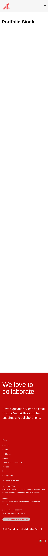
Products (5, 445)
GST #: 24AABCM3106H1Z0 (16, 519)
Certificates (6, 454)
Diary (4, 471)
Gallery (5, 450)
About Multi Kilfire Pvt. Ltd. (12, 463)
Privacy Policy (7, 475)
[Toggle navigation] (38, 6)
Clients (5, 458)
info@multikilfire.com (20, 413)
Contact (5, 467)
